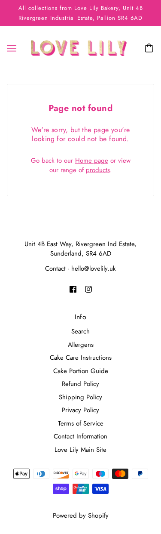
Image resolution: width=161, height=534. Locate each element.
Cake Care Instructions (81, 357)
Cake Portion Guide (80, 371)
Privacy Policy (80, 410)
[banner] (79, 47)
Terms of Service (80, 423)
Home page (91, 160)
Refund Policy (80, 384)
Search (80, 331)
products (98, 170)
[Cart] (150, 48)
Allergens (81, 344)
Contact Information (80, 436)
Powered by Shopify (81, 515)
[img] (73, 289)
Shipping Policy (80, 397)
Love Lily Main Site (80, 449)
